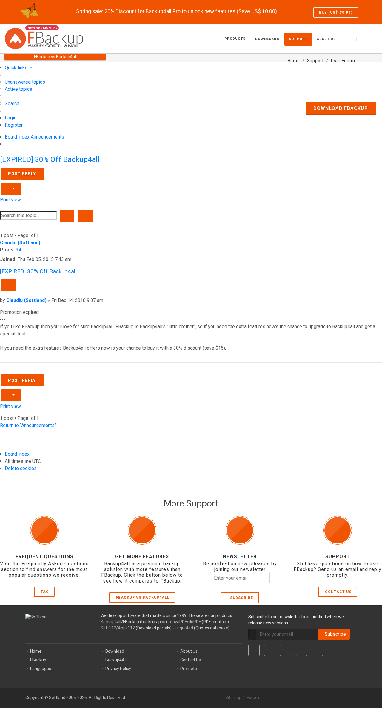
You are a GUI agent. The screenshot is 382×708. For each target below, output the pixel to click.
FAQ (45, 592)
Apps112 (126, 628)
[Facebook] (254, 650)
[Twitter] (269, 650)
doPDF (195, 621)
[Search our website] (371, 38)
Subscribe (240, 598)
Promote (188, 668)
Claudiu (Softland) (20, 242)
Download (114, 651)
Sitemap (233, 697)
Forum (253, 697)
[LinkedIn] (285, 650)
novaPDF (178, 621)
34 (18, 250)
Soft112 (108, 628)
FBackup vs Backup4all (143, 597)
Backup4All (116, 660)
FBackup (38, 660)
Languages (40, 668)
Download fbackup (340, 108)
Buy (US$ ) (335, 12)
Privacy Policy (118, 668)
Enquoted (184, 628)
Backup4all (111, 621)
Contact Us (338, 592)
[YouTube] (301, 650)
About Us (189, 651)
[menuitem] (25, 82)
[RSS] (317, 650)
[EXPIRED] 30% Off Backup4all (49, 159)
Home (35, 651)
